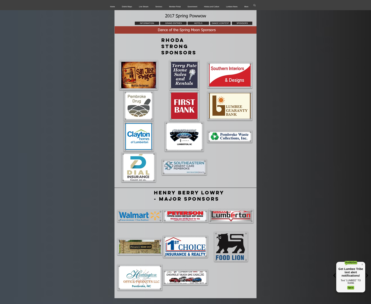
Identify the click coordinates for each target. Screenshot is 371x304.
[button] (144, 6)
